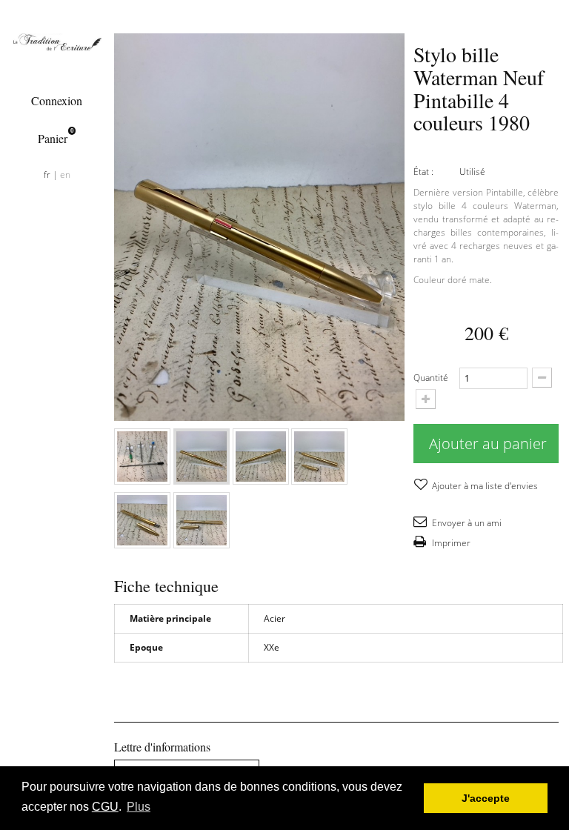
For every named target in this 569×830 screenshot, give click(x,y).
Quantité (430, 377)
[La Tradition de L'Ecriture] (56, 42)
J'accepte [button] (486, 798)
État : (423, 171)
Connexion (56, 100)
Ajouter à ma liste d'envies (484, 485)
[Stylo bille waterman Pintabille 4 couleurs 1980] (142, 456)
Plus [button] (138, 806)
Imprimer (450, 543)
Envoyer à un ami (466, 523)
